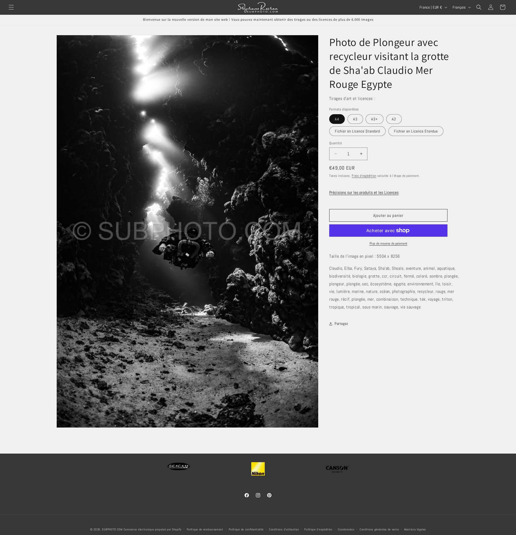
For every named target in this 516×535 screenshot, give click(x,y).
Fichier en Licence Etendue (416, 131)
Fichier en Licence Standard (357, 131)
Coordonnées (346, 529)
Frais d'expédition (364, 176)
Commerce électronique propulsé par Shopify (152, 529)
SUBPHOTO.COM (112, 529)
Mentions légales (415, 529)
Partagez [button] (341, 323)
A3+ (374, 119)
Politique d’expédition (318, 529)
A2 (394, 119)
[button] (11, 7)
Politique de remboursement (205, 529)
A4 (337, 119)
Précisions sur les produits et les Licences (364, 192)
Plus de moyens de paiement (388, 243)
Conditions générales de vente (379, 529)
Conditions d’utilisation (284, 529)
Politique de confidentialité (246, 529)
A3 (355, 119)
